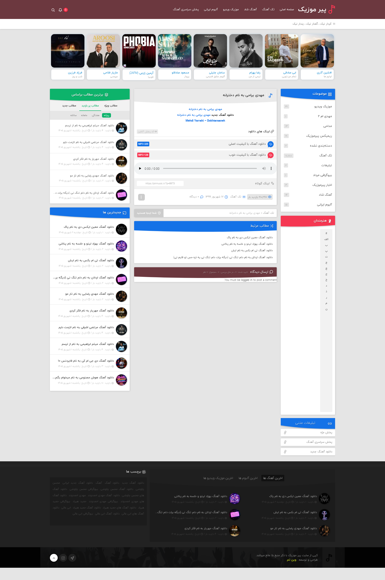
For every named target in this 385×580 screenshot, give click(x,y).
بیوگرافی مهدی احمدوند (103, 501)
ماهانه (84, 115)
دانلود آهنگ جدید (222, 115)
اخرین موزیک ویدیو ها (218, 478)
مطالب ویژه (110, 106)
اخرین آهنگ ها (273, 478)
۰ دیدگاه (194, 197)
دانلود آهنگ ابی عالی (107, 514)
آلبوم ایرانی (211, 10)
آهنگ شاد (250, 10)
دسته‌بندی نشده (321, 146)
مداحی (327, 126)
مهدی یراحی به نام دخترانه (243, 95)
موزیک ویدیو (231, 10)
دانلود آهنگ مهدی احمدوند (104, 495)
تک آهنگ (268, 10)
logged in (246, 280)
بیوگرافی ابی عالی (83, 514)
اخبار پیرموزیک (322, 185)
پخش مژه (326, 433)
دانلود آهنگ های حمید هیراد (119, 508)
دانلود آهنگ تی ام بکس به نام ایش (252, 250)
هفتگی (95, 115)
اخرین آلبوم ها (248, 478)
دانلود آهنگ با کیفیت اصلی (202, 144)
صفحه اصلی (287, 10)
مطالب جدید (69, 106)
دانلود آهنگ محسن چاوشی (116, 489)
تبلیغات (326, 165)
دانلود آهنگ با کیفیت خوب (202, 155)
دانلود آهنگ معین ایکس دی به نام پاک (250, 237)
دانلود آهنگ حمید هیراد (87, 508)
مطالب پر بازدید (90, 106)
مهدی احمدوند (77, 495)
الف (326, 239)
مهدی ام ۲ (325, 116)
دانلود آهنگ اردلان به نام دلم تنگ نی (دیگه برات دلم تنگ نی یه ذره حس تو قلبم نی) (223, 257)
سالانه (73, 115)
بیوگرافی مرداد (322, 175)
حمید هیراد (79, 501)
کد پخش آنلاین (146, 131)
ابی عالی (66, 508)
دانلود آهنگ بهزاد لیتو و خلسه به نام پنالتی (247, 244)
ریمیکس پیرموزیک (319, 136)
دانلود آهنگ (112, 483)
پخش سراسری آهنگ (186, 10)
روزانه (106, 115)
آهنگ (99, 483)
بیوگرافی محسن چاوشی (84, 489)
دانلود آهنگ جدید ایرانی (78, 483)
